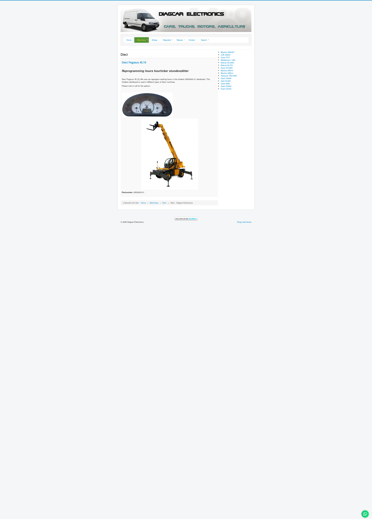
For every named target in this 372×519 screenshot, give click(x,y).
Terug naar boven (244, 222)
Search (204, 40)
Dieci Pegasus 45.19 (134, 62)
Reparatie (167, 40)
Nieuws (180, 40)
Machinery (141, 40)
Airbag (154, 40)
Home (128, 40)
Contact (192, 40)
